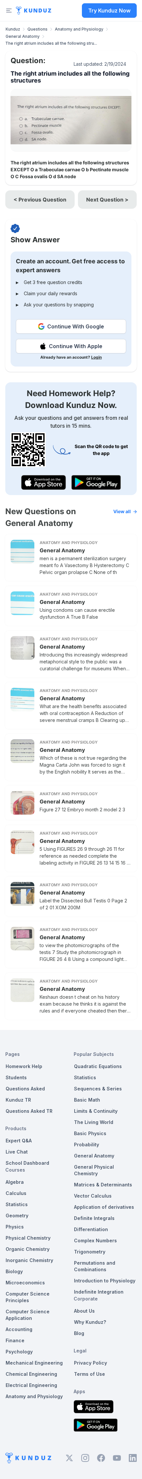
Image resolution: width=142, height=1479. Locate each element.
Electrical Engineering (31, 1385)
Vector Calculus (93, 1196)
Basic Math (87, 1100)
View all (122, 511)
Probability (86, 1144)
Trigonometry (89, 1251)
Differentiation (91, 1229)
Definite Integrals (94, 1218)
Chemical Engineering (31, 1374)
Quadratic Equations (98, 1066)
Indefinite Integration (99, 1292)
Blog (79, 1333)
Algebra (15, 1182)
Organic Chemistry (28, 1249)
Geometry (17, 1215)
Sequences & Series (98, 1088)
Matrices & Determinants (103, 1184)
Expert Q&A (19, 1140)
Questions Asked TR (29, 1111)
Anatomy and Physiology (79, 29)
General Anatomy (23, 36)
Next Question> (107, 199)
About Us (84, 1311)
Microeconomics (25, 1282)
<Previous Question (40, 199)
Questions (37, 29)
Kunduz (13, 29)
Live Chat (17, 1152)
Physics (15, 1226)
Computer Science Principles (28, 1297)
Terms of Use (89, 1374)
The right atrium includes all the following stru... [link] (51, 43)
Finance (15, 1340)
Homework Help (24, 1066)
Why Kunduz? (90, 1322)
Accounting (19, 1329)
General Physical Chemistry (94, 1170)
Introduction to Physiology (104, 1280)
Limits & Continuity (96, 1111)
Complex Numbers (95, 1240)
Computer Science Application (28, 1315)
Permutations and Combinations (94, 1266)
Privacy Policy (90, 1363)
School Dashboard (27, 1163)
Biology (14, 1271)
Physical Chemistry (28, 1238)
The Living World (93, 1122)
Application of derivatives (104, 1207)
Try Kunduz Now (109, 10)
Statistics (17, 1204)
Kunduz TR (18, 1100)
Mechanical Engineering (34, 1363)
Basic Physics (90, 1133)
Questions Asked (25, 1088)
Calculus (16, 1193)
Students (16, 1077)
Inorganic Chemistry (29, 1260)
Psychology (19, 1351)
